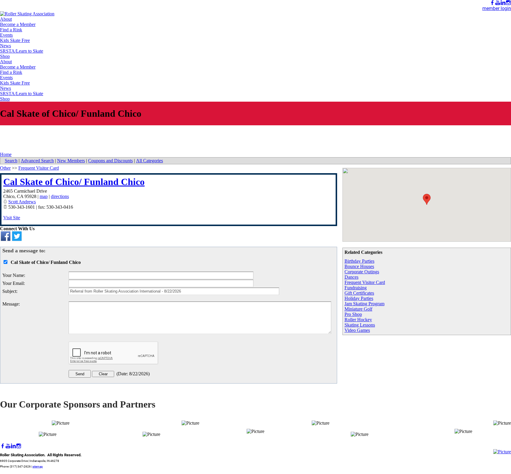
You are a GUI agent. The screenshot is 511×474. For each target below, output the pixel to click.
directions (60, 196)
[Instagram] (508, 2)
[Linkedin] (503, 2)
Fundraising (356, 287)
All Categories (149, 160)
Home (6, 154)
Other (5, 168)
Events (6, 35)
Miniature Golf (358, 308)
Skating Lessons (360, 324)
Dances (351, 277)
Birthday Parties (359, 261)
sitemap (38, 466)
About (6, 19)
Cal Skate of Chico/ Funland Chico (74, 181)
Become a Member (17, 24)
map (44, 196)
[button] (427, 199)
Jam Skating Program (364, 303)
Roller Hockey (358, 319)
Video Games (357, 330)
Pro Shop (353, 314)
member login (496, 8)
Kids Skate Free (15, 40)
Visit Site (11, 217)
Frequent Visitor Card (365, 282)
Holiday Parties (359, 298)
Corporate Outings (362, 271)
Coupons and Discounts (110, 160)
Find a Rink (11, 29)
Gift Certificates (359, 293)
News (5, 45)
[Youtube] (497, 2)
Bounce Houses (359, 266)
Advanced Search (37, 160)
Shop (5, 56)
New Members (71, 160)
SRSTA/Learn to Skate (21, 50)
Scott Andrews (22, 201)
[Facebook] (492, 2)
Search (11, 160)
